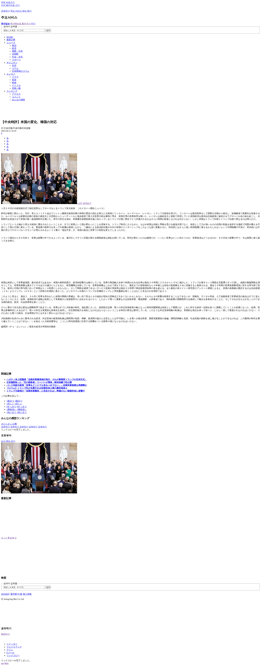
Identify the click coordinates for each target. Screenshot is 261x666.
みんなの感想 (18, 100)
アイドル (16, 85)
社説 (14, 65)
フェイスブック (14, 647)
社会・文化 (17, 57)
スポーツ (16, 60)
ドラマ (15, 77)
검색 (48, 30)
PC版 (19, 594)
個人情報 (27, 594)
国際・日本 (17, 51)
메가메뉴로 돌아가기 (20, 23)
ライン (10, 650)
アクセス (16, 94)
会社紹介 (5, 594)
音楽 (14, 80)
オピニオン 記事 (9, 424)
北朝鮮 (15, 54)
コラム (15, 68)
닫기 (33, 23)
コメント (16, 97)
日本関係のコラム (20, 71)
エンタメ (11, 74)
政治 (14, 45)
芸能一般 (16, 88)
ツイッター (12, 644)
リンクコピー (13, 655)
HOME (10, 37)
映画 (14, 82)
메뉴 (6, 663)
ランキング (12, 91)
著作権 (13, 594)
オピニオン (12, 62)
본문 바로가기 (8, 2)
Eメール (10, 652)
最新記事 (11, 40)
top (2, 663)
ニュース (11, 42)
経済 (14, 48)
